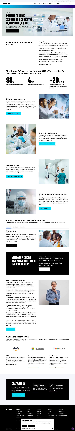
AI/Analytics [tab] (8, 227)
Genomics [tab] (22, 227)
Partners (39, 411)
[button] (36, 3)
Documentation (30, 413)
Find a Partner (19, 413)
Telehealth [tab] (16, 227)
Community (29, 417)
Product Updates (19, 420)
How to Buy (18, 409)
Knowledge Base (30, 415)
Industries (8, 12)
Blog (49, 413)
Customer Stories (51, 417)
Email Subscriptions (63, 415)
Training (28, 411)
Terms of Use (18, 428)
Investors (39, 415)
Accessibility (61, 413)
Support (28, 409)
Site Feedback (61, 411)
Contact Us (61, 409)
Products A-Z (18, 419)
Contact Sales (19, 411)
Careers (39, 413)
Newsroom (50, 409)
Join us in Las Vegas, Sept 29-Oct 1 (51, 6)
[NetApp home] (7, 3)
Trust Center (39, 417)
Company (39, 409)
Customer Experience (52, 415)
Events (49, 411)
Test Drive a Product (20, 415)
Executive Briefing (19, 417)
